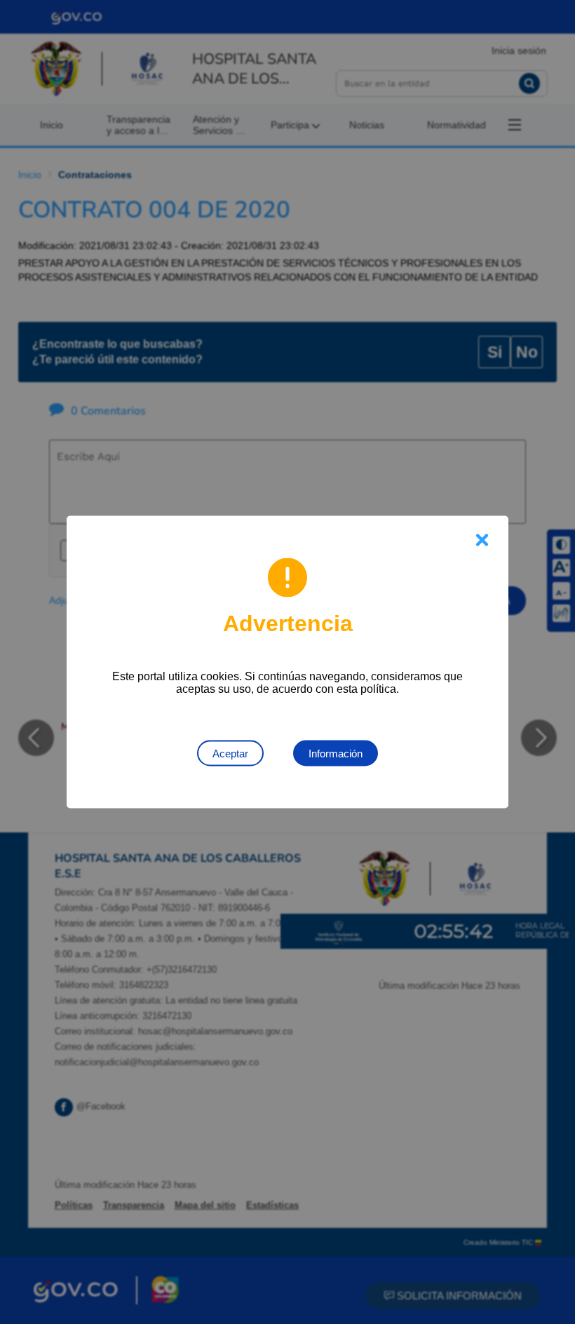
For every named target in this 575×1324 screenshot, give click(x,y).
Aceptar (230, 753)
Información (336, 753)
